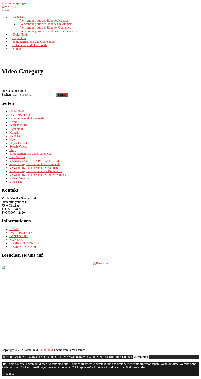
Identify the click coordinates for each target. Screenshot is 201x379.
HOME (14, 229)
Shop (12, 150)
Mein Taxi (18, 17)
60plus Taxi (19, 34)
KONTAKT (17, 239)
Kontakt (17, 48)
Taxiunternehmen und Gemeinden (33, 41)
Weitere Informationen (118, 356)
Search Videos (18, 146)
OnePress (47, 350)
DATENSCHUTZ (21, 114)
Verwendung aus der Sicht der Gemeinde (45, 27)
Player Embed (18, 143)
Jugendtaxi (19, 38)
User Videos (17, 157)
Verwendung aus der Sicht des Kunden (44, 20)
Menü (5, 10)
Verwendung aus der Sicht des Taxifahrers (46, 24)
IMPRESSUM (18, 125)
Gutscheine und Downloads (29, 45)
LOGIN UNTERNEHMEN (27, 243)
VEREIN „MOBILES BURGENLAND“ (35, 160)
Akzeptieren (141, 357)
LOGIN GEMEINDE (23, 246)
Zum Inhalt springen (14, 3)
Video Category (19, 178)
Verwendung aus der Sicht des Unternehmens (48, 31)
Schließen (8, 374)
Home (13, 122)
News (13, 139)
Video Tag (15, 181)
